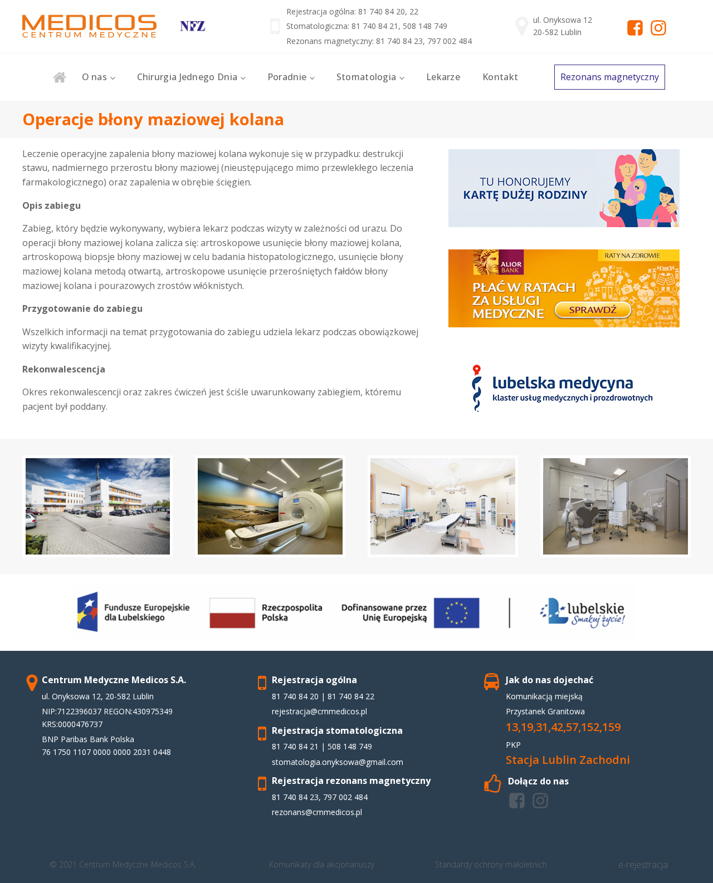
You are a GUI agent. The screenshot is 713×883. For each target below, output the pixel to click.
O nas (95, 77)
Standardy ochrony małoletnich (491, 864)
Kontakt (500, 77)
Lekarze (443, 77)
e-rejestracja (643, 865)
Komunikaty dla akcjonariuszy (321, 864)
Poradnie (286, 77)
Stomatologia (366, 77)
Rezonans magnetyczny (609, 77)
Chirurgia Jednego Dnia (187, 77)
